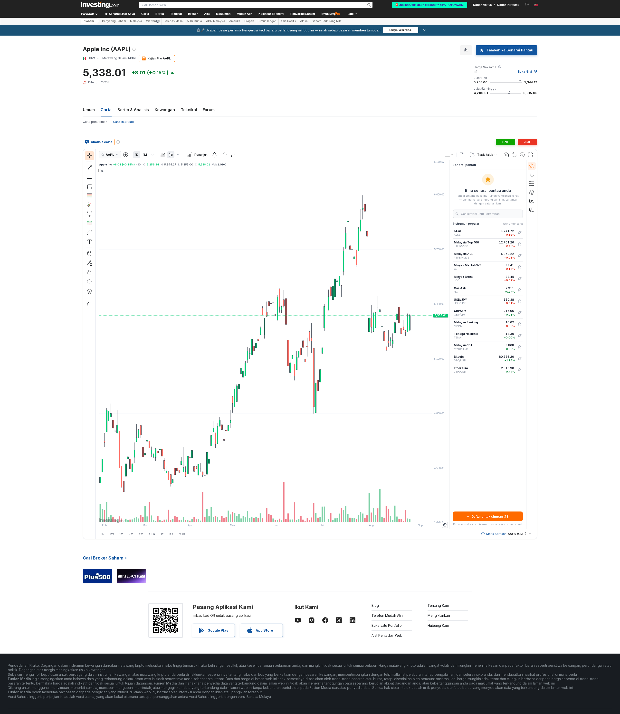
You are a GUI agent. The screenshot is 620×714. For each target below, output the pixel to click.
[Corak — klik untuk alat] (89, 214)
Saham (89, 21)
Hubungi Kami (438, 625)
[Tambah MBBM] (519, 324)
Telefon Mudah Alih (387, 615)
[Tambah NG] (519, 290)
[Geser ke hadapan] (279, 516)
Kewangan (165, 109)
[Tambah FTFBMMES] (519, 255)
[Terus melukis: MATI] (89, 263)
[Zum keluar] (259, 516)
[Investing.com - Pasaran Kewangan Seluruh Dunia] (100, 4)
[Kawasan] (162, 154)
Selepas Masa (173, 21)
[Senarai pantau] (532, 166)
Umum (89, 109)
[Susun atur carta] (449, 154)
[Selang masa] (152, 154)
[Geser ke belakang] (272, 516)
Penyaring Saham (302, 14)
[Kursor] (89, 155)
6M (141, 534)
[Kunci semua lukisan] (89, 272)
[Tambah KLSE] (519, 232)
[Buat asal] (225, 154)
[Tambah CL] (519, 267)
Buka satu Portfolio (387, 625)
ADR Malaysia (215, 21)
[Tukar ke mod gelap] (514, 154)
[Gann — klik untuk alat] (89, 204)
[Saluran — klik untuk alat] (89, 177)
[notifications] (527, 4)
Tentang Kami (438, 605)
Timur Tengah (267, 21)
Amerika (234, 21)
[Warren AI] (532, 210)
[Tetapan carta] (522, 154)
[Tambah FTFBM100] (519, 244)
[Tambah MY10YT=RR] (519, 347)
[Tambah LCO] (519, 278)
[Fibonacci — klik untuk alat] (89, 195)
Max (182, 534)
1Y (162, 534)
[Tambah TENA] (519, 335)
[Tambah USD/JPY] (519, 301)
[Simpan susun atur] (462, 154)
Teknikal (189, 109)
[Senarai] (532, 183)
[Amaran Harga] (214, 154)
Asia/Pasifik (288, 21)
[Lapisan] (89, 291)
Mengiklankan (439, 615)
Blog (375, 605)
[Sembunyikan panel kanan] (447, 344)
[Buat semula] (233, 154)
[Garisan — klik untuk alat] (89, 167)
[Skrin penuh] (530, 154)
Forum (209, 109)
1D (136, 154)
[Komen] (532, 201)
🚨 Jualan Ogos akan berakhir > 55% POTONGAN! (429, 5)
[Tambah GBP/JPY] (519, 312)
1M (145, 154)
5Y (171, 534)
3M (131, 534)
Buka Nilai (525, 71)
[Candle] (170, 154)
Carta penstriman (95, 122)
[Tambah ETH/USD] (519, 370)
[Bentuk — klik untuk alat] (89, 186)
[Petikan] (506, 154)
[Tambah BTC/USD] (519, 358)
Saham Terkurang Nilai (327, 21)
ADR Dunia (194, 21)
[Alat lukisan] (97, 344)
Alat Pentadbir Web (387, 635)
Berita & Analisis (133, 109)
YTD (152, 534)
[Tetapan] (445, 525)
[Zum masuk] (266, 516)
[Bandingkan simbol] (125, 154)
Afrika (304, 21)
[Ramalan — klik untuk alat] (89, 223)
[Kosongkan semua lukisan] (89, 304)
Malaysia (136, 21)
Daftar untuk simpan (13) (490, 516)
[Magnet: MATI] (89, 253)
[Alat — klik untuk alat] (89, 232)
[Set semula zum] (286, 516)
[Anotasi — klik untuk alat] (89, 241)
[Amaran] (532, 175)
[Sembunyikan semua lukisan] (89, 281)
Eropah (249, 21)
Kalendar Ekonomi (271, 14)
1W (112, 534)
